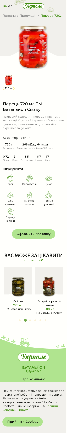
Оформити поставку (34, 234)
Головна (9, 16)
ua (5, 6)
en (10, 6)
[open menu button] (59, 6)
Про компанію (33, 379)
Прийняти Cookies (22, 422)
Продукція (28, 16)
